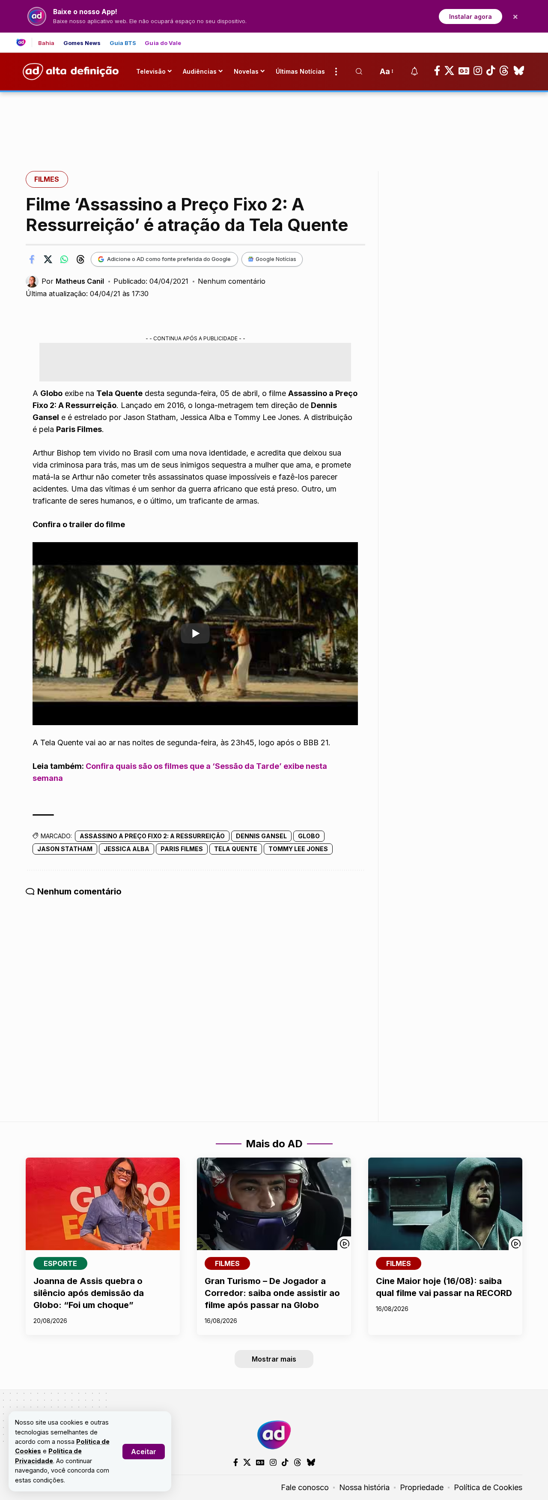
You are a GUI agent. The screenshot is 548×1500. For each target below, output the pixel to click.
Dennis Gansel (261, 836)
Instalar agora (470, 16)
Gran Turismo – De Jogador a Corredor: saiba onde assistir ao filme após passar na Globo (272, 1293)
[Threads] (504, 70)
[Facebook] (437, 70)
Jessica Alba (126, 848)
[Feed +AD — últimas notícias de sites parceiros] (24, 42)
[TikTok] (490, 70)
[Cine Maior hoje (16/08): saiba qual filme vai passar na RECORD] (445, 1204)
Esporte (60, 1263)
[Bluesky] (519, 70)
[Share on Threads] (80, 259)
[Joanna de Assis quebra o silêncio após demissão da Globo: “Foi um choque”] (103, 1204)
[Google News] (463, 70)
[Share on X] (48, 259)
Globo (309, 836)
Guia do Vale (163, 43)
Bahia (46, 43)
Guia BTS (123, 43)
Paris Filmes (182, 848)
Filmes (46, 179)
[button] (143, 1451)
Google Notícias (276, 259)
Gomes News (82, 43)
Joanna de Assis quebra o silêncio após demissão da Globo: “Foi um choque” (88, 1293)
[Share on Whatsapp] (64, 259)
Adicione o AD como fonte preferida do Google (169, 258)
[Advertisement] (274, 121)
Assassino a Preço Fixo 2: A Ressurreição (152, 836)
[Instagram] (477, 70)
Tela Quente (235, 848)
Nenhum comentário (231, 281)
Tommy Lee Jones (298, 848)
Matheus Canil (80, 281)
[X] (449, 70)
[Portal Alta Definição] (274, 1435)
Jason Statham (64, 848)
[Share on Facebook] (32, 259)
